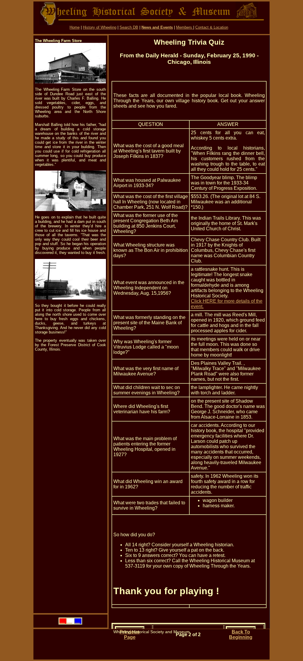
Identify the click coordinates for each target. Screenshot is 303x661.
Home (75, 27)
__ (62, 620)
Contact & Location (211, 27)
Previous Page (130, 634)
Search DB (129, 27)
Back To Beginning (240, 634)
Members (184, 27)
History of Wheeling (99, 27)
